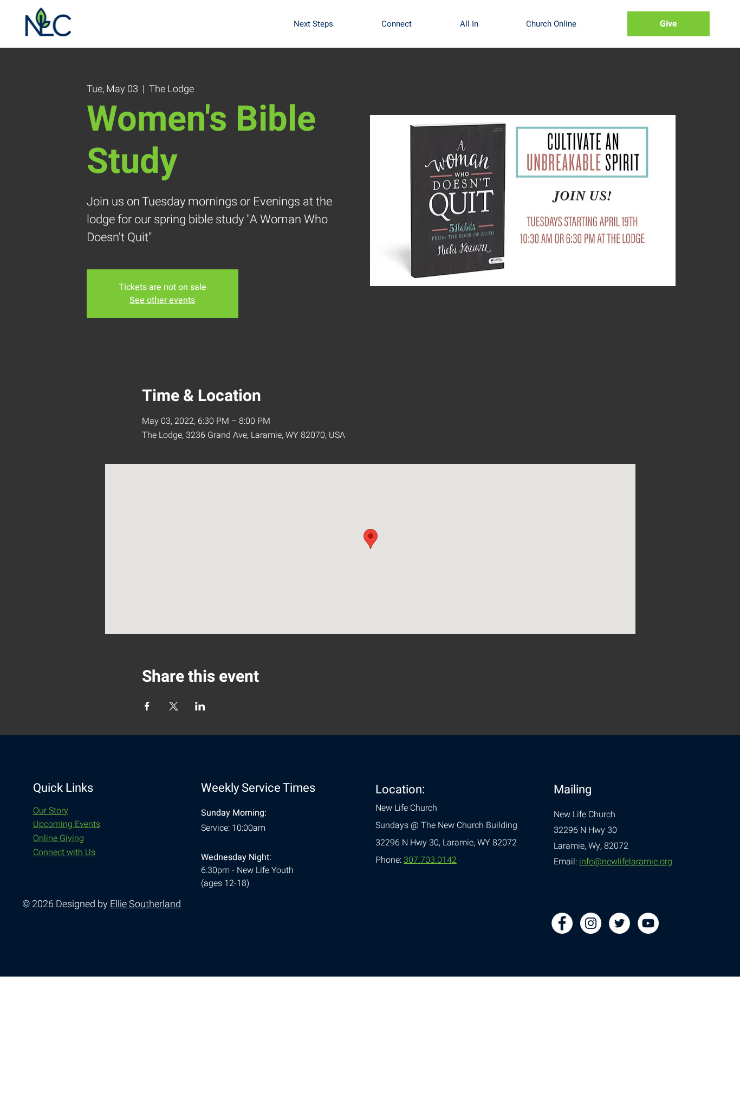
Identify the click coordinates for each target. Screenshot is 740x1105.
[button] (329, 23)
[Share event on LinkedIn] (200, 706)
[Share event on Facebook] (147, 706)
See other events (162, 300)
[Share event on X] (173, 706)
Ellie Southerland (145, 904)
